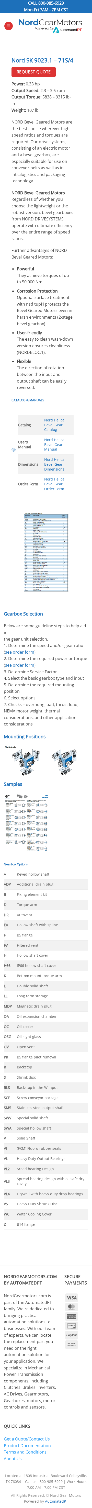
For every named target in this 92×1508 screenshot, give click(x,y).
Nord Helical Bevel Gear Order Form (54, 484)
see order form (19, 652)
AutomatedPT (56, 1501)
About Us (13, 1458)
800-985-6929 (51, 3)
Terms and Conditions (25, 1452)
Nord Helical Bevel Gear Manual (54, 444)
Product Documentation (27, 1445)
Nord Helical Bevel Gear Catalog (54, 425)
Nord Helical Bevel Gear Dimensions (54, 464)
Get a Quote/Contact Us (27, 1439)
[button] (8, 26)
